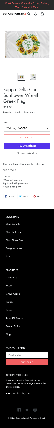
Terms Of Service (14, 318)
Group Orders (13, 293)
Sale (8, 256)
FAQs (9, 285)
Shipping (7, 112)
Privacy (9, 302)
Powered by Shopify (38, 418)
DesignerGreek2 (22, 418)
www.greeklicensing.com (18, 393)
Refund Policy (13, 326)
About (9, 310)
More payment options (27, 153)
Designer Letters (14, 248)
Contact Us (11, 277)
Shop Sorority (13, 224)
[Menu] (48, 13)
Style (6, 122)
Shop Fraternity (13, 232)
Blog (8, 334)
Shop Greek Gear (15, 240)
